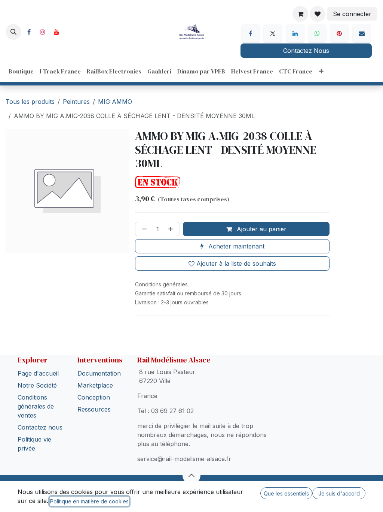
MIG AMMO (115, 101)
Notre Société (37, 385)
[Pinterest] (339, 33)
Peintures (76, 101)
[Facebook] (29, 32)
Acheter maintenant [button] (235, 246)
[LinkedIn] (295, 33)
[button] (13, 32)
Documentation (99, 373)
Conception (93, 397)
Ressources (94, 409)
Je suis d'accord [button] (339, 493)
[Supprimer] (142, 229)
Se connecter (352, 14)
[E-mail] (362, 33)
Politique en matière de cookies (89, 501)
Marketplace (95, 385)
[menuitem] (21, 71)
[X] (273, 33)
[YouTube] (56, 32)
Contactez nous (40, 427)
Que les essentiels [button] (286, 493)
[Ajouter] (172, 229)
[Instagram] (43, 32)
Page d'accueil (38, 373)
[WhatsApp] (317, 33)
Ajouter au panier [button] (261, 229)
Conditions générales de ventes (36, 406)
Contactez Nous (306, 50)
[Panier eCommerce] (300, 14)
